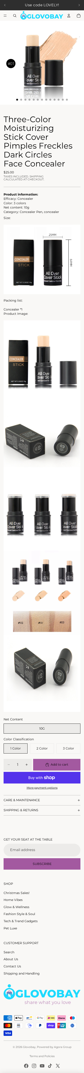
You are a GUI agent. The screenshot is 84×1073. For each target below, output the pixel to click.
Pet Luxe (10, 928)
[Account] (69, 16)
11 (59, 100)
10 (54, 100)
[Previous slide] (5, 5)
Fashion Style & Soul (19, 914)
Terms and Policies (42, 1056)
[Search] (15, 16)
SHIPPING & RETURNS (21, 810)
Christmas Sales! (17, 893)
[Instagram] (34, 1066)
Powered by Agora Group (54, 1047)
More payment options (42, 787)
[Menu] (5, 16)
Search (9, 952)
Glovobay (29, 1047)
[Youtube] (42, 1066)
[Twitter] (57, 1066)
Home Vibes (13, 900)
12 (63, 100)
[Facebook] (26, 1066)
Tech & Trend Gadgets (21, 921)
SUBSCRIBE (42, 864)
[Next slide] (79, 5)
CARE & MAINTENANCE (22, 800)
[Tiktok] (50, 1066)
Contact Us (12, 966)
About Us (11, 959)
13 (67, 100)
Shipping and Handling (22, 973)
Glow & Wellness (16, 907)
